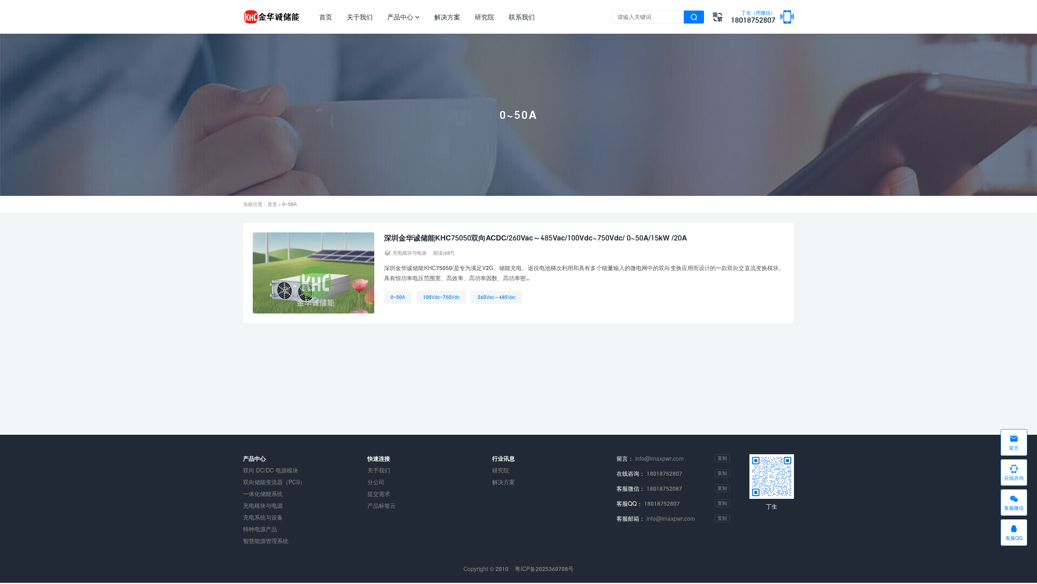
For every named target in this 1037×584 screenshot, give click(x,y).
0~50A (397, 297)
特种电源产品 (260, 529)
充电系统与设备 (263, 517)
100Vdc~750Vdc (441, 297)
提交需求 (378, 493)
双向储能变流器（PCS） (274, 482)
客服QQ (1013, 532)
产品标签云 (381, 505)
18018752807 (753, 17)
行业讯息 (503, 458)
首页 (325, 17)
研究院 (484, 17)
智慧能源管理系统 (265, 540)
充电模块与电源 (410, 253)
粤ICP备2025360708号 (544, 568)
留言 (1014, 442)
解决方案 (447, 17)
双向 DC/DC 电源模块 (270, 470)
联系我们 (522, 17)
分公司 (375, 482)
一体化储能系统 (263, 493)
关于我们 (360, 17)
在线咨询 (1014, 472)
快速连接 (378, 458)
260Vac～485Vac (497, 297)
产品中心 (403, 17)
